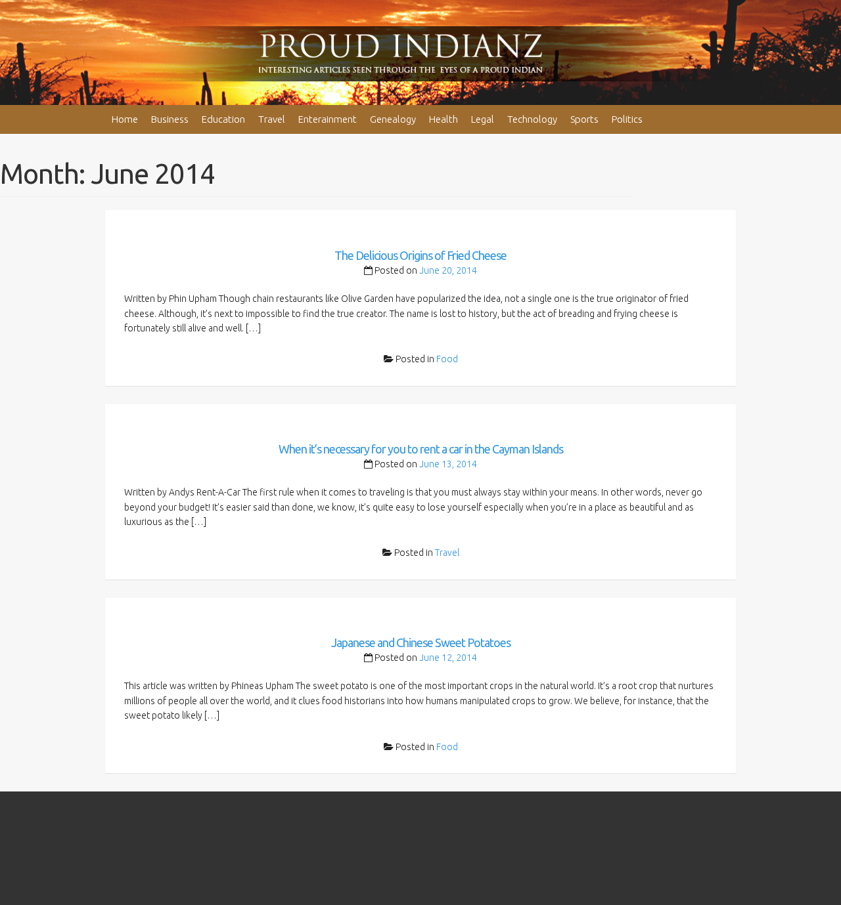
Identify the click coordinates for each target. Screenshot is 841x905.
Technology (532, 119)
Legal (482, 119)
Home (125, 119)
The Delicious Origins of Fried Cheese (420, 255)
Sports (584, 119)
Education (223, 119)
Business (170, 119)
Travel (271, 119)
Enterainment (327, 119)
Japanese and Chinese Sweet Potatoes (421, 642)
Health (443, 119)
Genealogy (393, 119)
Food (447, 359)
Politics (627, 119)
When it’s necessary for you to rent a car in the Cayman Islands (421, 448)
